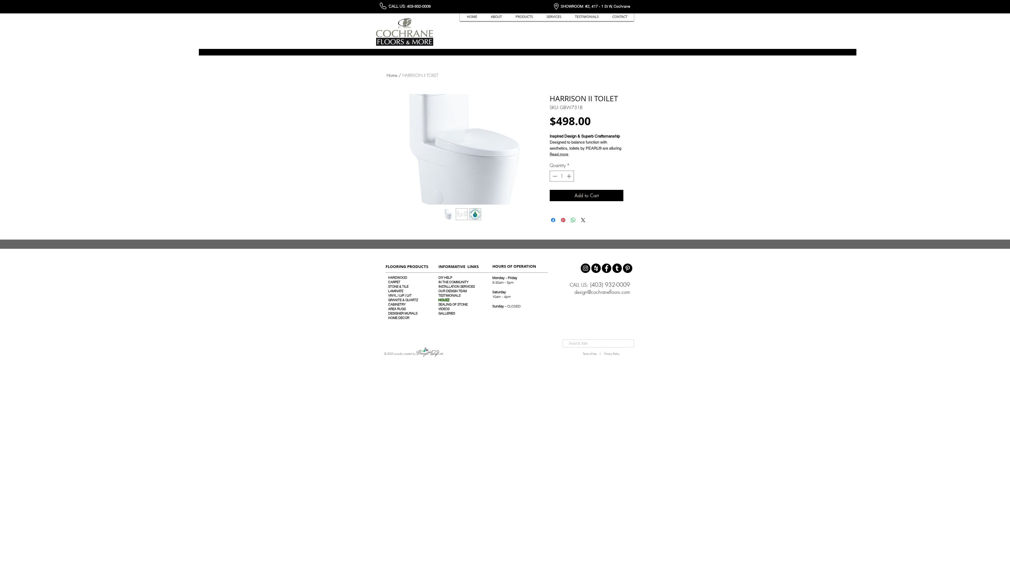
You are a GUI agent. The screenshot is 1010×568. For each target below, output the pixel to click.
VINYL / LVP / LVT (400, 295)
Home (392, 75)
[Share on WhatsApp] (573, 220)
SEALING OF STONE (453, 304)
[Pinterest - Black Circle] (627, 268)
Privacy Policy (611, 354)
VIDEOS (444, 309)
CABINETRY (397, 304)
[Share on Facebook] (553, 220)
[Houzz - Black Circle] (596, 268)
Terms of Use (589, 354)
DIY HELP (445, 278)
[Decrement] (554, 176)
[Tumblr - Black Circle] (617, 268)
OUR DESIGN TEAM (452, 291)
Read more (559, 154)
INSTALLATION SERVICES (456, 286)
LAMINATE (395, 291)
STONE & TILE (398, 286)
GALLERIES (446, 313)
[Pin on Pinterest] (563, 220)
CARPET (394, 282)
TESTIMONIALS (449, 295)
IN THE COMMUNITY (453, 282)
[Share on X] (583, 220)
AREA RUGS (397, 309)
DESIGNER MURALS (402, 313)
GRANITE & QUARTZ (403, 300)
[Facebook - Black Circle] (606, 268)
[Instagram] (585, 268)
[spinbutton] (561, 176)
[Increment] (569, 176)
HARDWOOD (397, 278)
